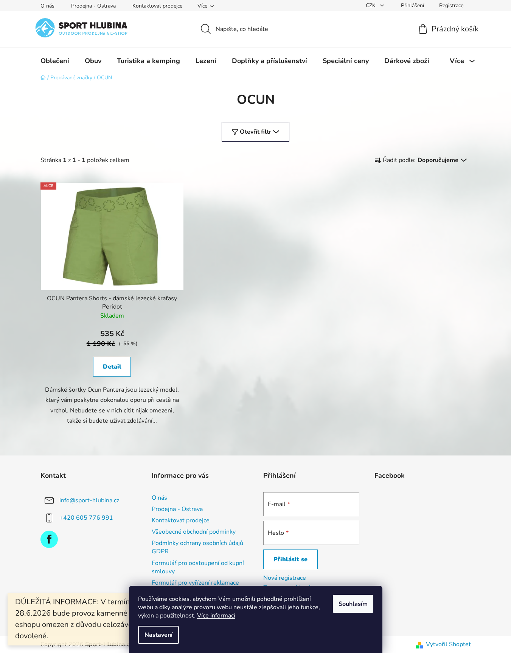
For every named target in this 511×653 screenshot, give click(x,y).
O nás (47, 5)
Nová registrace (284, 578)
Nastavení (158, 635)
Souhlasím (353, 604)
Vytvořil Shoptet (448, 644)
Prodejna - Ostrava (93, 5)
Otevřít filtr (255, 132)
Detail (112, 367)
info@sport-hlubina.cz (89, 500)
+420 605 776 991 (86, 518)
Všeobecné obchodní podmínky (194, 532)
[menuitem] (55, 61)
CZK (371, 5)
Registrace (451, 5)
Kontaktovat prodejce (157, 5)
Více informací (216, 615)
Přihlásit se (290, 559)
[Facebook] (49, 539)
